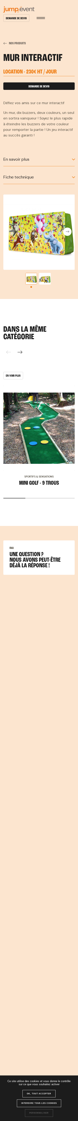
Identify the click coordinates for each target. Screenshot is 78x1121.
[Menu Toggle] (41, 18)
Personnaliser (39, 1113)
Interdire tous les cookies (39, 1103)
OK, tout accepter (39, 1094)
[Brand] (39, 9)
